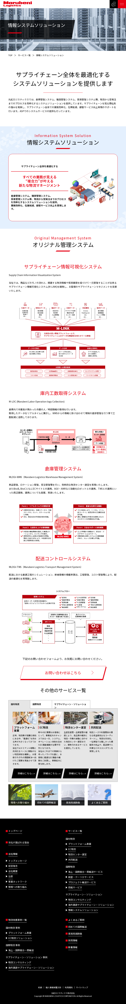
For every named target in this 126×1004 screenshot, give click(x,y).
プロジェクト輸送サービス (82, 882)
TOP (10, 55)
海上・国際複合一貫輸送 (21, 950)
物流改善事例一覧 (17, 919)
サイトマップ (82, 987)
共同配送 (72, 859)
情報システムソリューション (83, 910)
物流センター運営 (77, 854)
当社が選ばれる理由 (18, 842)
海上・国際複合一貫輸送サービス (85, 871)
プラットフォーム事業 (79, 843)
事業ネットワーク (17, 881)
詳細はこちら (25, 773)
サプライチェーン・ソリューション (70, 706)
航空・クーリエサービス (81, 877)
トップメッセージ (17, 860)
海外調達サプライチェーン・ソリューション (91, 904)
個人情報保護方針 (53, 987)
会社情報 (13, 854)
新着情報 (72, 947)
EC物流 (72, 849)
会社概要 (13, 871)
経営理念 (13, 865)
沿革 (10, 876)
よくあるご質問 (76, 919)
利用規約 (69, 987)
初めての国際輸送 (77, 926)
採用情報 (72, 940)
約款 (40, 987)
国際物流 (36, 704)
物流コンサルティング (79, 899)
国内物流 (15, 704)
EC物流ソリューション (20, 938)
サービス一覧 (24, 55)
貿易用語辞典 (75, 933)
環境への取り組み (17, 886)
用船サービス (75, 887)
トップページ (15, 831)
